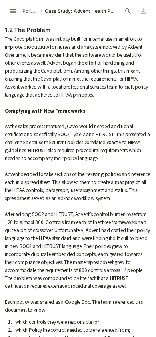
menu (13, 11)
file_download (143, 11)
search (128, 11)
